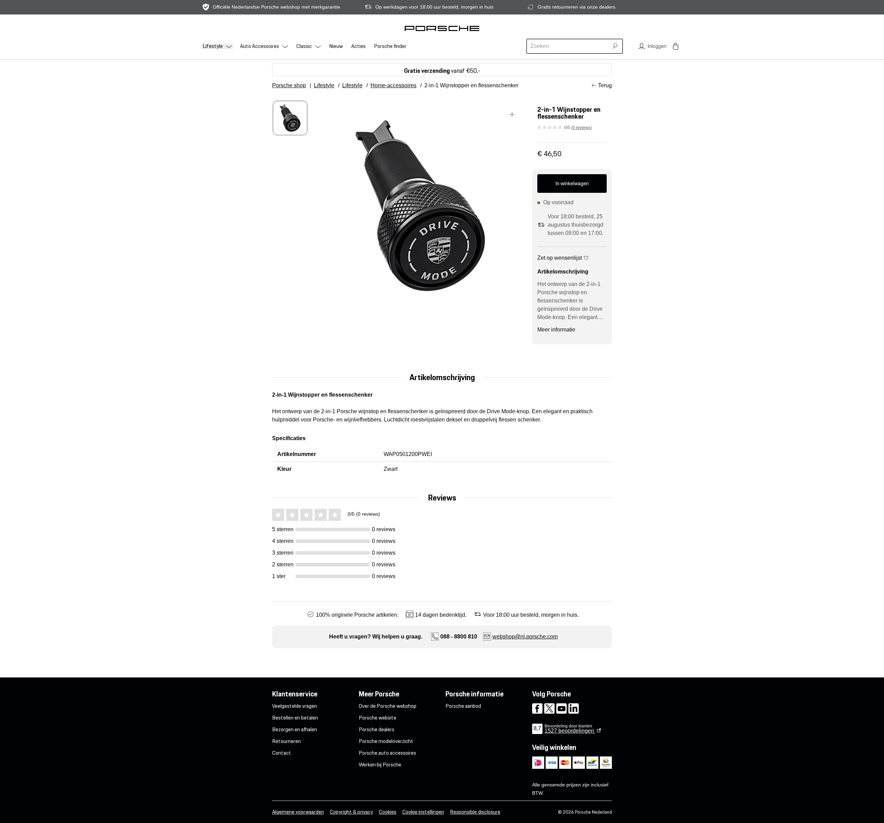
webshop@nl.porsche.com (525, 636)
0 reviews (581, 127)
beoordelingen (570, 731)
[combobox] (568, 46)
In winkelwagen (572, 183)
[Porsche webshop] (442, 28)
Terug (605, 85)
